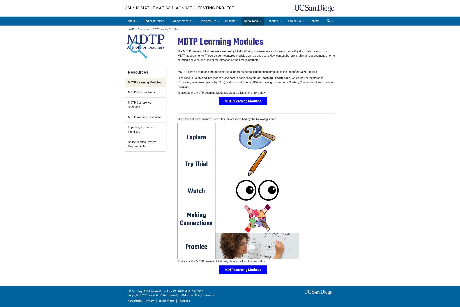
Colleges (273, 21)
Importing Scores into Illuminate (141, 129)
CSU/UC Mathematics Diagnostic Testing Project (179, 8)
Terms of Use (166, 301)
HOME (131, 29)
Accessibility (135, 301)
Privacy (150, 301)
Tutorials (230, 21)
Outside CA (294, 21)
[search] (330, 21)
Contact (314, 21)
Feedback (184, 301)
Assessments (182, 21)
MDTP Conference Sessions (139, 105)
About (132, 21)
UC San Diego (314, 10)
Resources (251, 21)
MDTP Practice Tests (141, 92)
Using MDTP (208, 21)
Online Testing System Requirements (142, 144)
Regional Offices (154, 21)
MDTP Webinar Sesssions (144, 117)
